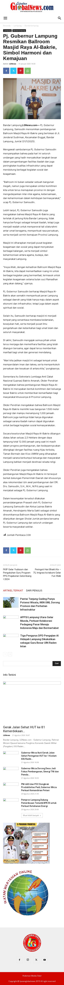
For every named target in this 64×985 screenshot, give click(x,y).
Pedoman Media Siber (32, 975)
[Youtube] (44, 960)
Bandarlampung (32, 25)
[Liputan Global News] (32, 7)
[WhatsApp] (28, 71)
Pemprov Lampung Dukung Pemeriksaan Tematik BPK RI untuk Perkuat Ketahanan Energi (38, 803)
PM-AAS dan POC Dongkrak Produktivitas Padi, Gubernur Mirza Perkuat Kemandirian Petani (39, 787)
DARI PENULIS (34, 590)
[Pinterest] (20, 71)
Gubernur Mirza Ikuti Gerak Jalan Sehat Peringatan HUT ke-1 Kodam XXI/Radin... (39, 755)
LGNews (12, 64)
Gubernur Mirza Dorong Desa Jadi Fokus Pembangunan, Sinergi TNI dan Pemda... (40, 771)
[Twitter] (13, 71)
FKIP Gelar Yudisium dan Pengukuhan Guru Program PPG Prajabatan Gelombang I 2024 (17, 574)
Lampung (18, 25)
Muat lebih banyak (31, 815)
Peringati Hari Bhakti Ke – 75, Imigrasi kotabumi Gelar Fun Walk (47, 572)
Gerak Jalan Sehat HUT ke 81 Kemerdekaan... (24, 729)
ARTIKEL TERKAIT (13, 590)
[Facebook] (6, 71)
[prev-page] (5, 654)
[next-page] (10, 654)
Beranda (7, 25)
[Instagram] (28, 960)
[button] (5, 18)
